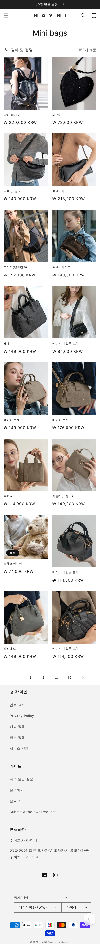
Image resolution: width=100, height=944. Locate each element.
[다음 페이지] (82, 677)
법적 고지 (17, 705)
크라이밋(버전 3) (15, 267)
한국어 (71, 907)
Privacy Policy (22, 716)
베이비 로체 (12, 420)
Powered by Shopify (59, 942)
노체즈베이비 (13, 563)
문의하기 (17, 790)
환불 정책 (17, 737)
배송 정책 (17, 726)
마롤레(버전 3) (62, 496)
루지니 (8, 496)
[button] (6, 15)
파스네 (57, 115)
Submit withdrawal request (33, 812)
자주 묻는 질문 (21, 779)
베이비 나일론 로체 (65, 343)
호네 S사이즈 (61, 191)
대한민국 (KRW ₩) (33, 907)
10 (69, 677)
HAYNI (43, 942)
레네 (7, 343)
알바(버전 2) (12, 115)
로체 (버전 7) (13, 191)
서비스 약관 (19, 748)
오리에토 (10, 648)
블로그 (15, 801)
